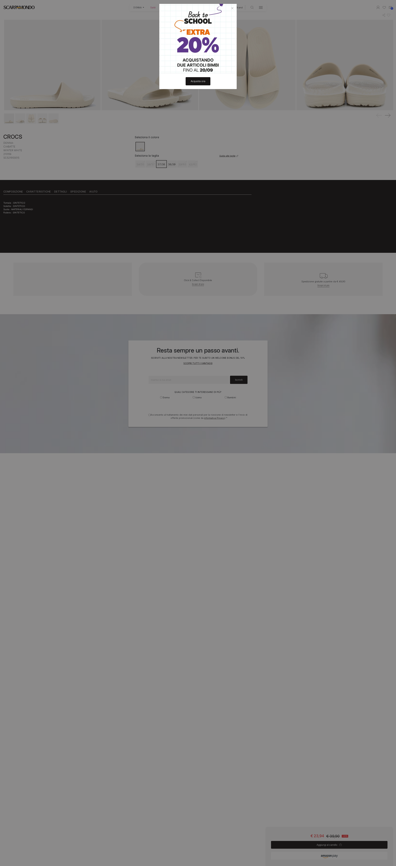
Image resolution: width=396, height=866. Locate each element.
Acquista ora (198, 81)
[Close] (232, 8)
